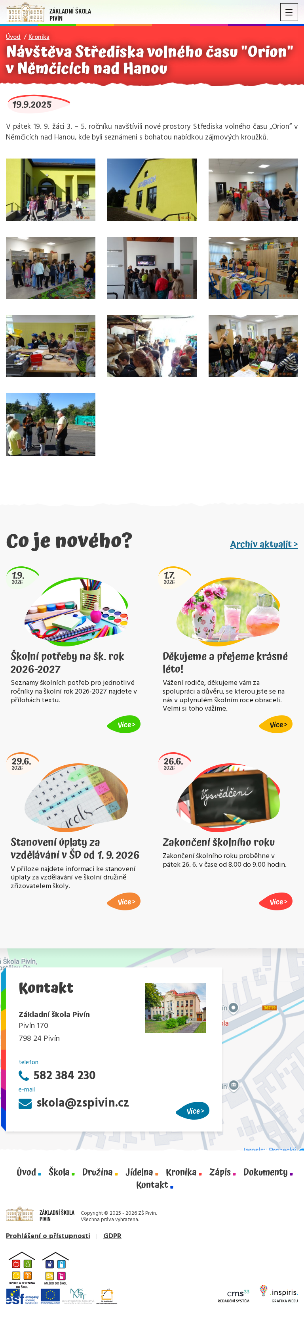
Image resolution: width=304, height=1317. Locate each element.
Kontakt (152, 1185)
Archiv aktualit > (264, 544)
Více (193, 1111)
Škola (59, 1172)
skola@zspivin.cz (82, 1103)
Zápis (220, 1172)
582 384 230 (65, 1076)
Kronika (38, 37)
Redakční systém (233, 1301)
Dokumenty (265, 1172)
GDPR (112, 1236)
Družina (97, 1172)
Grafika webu (285, 1301)
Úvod (13, 37)
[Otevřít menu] (289, 12)
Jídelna (139, 1172)
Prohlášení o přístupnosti (48, 1236)
